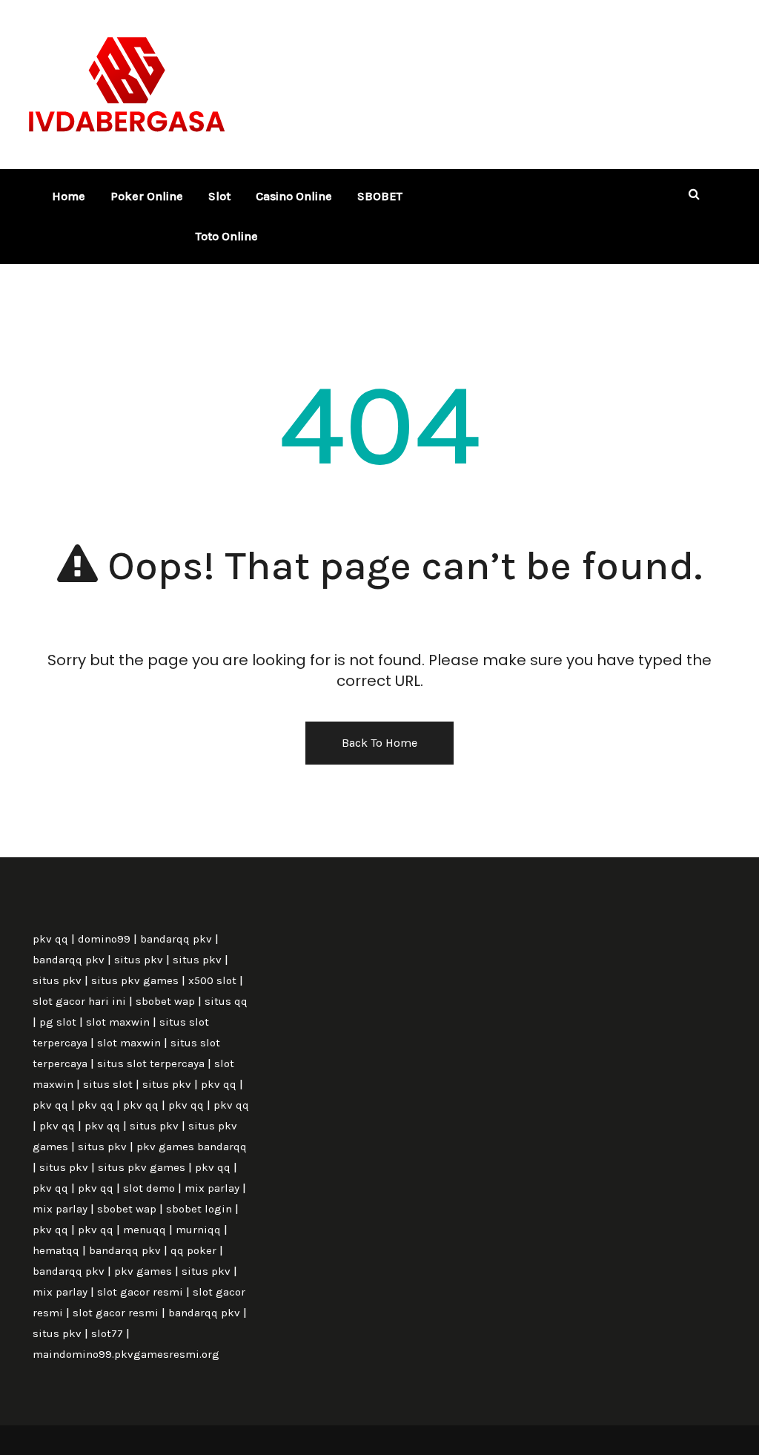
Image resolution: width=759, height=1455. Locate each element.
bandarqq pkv (176, 939)
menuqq (144, 1229)
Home (68, 196)
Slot (219, 196)
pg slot (57, 1022)
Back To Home (379, 743)
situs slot (108, 1084)
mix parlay (212, 1188)
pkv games (143, 1271)
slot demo (149, 1188)
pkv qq (50, 939)
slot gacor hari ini (79, 1001)
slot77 (107, 1333)
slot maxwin (118, 1022)
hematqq (56, 1250)
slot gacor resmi (140, 1292)
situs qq (226, 1001)
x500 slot (212, 980)
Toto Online (227, 236)
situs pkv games (135, 980)
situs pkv (138, 959)
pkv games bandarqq (191, 1146)
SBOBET (379, 196)
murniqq (198, 1229)
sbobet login (199, 1208)
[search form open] (693, 194)
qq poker (193, 1250)
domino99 (104, 939)
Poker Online (146, 196)
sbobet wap (165, 1001)
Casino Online (294, 196)
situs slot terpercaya (151, 1063)
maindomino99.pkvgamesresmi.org (126, 1354)
